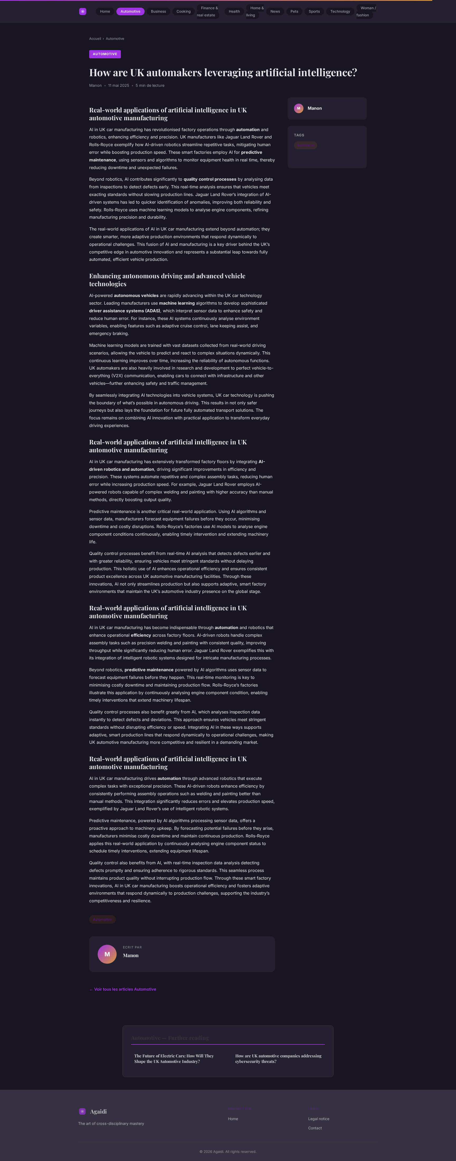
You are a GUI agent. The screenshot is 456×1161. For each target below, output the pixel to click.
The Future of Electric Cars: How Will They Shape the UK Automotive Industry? (174, 1058)
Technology (340, 11)
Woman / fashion (366, 11)
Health (234, 11)
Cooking (184, 11)
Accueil (95, 38)
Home (105, 11)
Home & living (255, 11)
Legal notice (318, 1118)
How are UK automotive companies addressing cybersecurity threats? (278, 1058)
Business (158, 11)
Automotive (130, 11)
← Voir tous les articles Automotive (122, 989)
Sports (314, 11)
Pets (294, 11)
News (275, 11)
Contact (315, 1128)
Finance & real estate (207, 11)
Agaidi (98, 1111)
